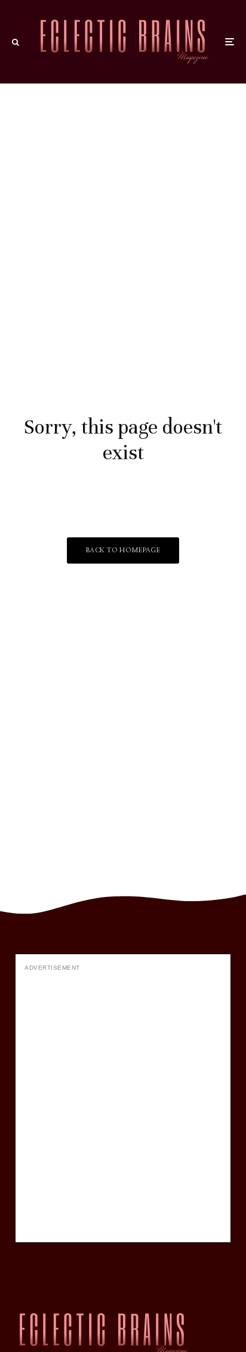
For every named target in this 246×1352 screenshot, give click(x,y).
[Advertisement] (123, 1106)
